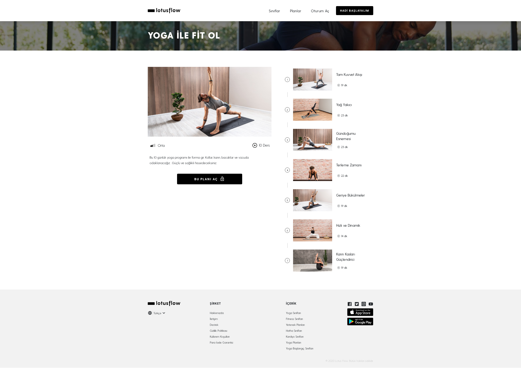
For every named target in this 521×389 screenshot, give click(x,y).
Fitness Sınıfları (294, 318)
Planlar (295, 11)
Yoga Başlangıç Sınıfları (299, 348)
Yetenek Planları (295, 324)
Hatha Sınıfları (294, 330)
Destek (214, 324)
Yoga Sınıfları (293, 313)
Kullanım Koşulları (220, 336)
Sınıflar (274, 11)
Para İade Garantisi (221, 342)
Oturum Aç (320, 11)
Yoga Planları (293, 342)
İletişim (214, 318)
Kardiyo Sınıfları (294, 336)
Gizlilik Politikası (218, 330)
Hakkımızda (217, 313)
